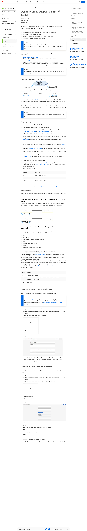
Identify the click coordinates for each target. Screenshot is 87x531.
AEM (30, 7)
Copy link (79, 8)
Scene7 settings (33, 146)
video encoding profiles (31, 299)
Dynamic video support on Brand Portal (9, 40)
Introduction (4, 21)
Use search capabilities (6, 32)
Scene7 (40, 99)
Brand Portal (26, 20)
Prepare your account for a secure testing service (50, 186)
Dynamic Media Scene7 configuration (30, 60)
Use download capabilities (7, 34)
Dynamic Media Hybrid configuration (30, 57)
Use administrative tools (6, 53)
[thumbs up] (46, 529)
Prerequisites (73, 15)
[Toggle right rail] (71, 5)
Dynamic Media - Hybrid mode (44, 131)
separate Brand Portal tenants (35, 148)
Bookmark (74, 8)
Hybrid (36, 99)
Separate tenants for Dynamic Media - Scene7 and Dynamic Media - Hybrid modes (78, 22)
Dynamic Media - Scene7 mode (29, 131)
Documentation (24, 7)
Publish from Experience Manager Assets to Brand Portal (8, 24)
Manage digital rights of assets (8, 46)
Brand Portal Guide (37, 7)
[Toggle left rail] (16, 5)
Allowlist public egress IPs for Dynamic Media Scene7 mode (77, 32)
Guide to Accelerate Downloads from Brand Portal (8, 50)
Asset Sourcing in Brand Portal (8, 27)
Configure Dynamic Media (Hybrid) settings (77, 35)
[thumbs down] (49, 529)
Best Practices (73, 18)
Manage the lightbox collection (8, 44)
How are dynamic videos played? (77, 13)
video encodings (28, 156)
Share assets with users (6, 29)
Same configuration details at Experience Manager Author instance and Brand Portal (78, 27)
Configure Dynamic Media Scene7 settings (77, 39)
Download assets (6, 37)
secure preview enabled (43, 163)
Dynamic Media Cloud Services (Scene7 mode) (41, 138)
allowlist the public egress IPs (42, 164)
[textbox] (9, 11)
